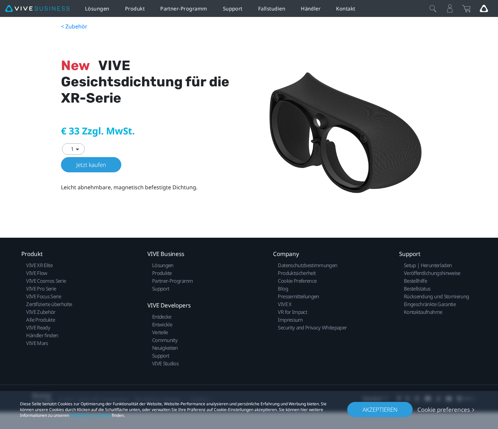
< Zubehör (74, 26)
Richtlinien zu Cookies (90, 415)
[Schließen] (432, 8)
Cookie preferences (443, 409)
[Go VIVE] (483, 8)
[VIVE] (37, 8)
